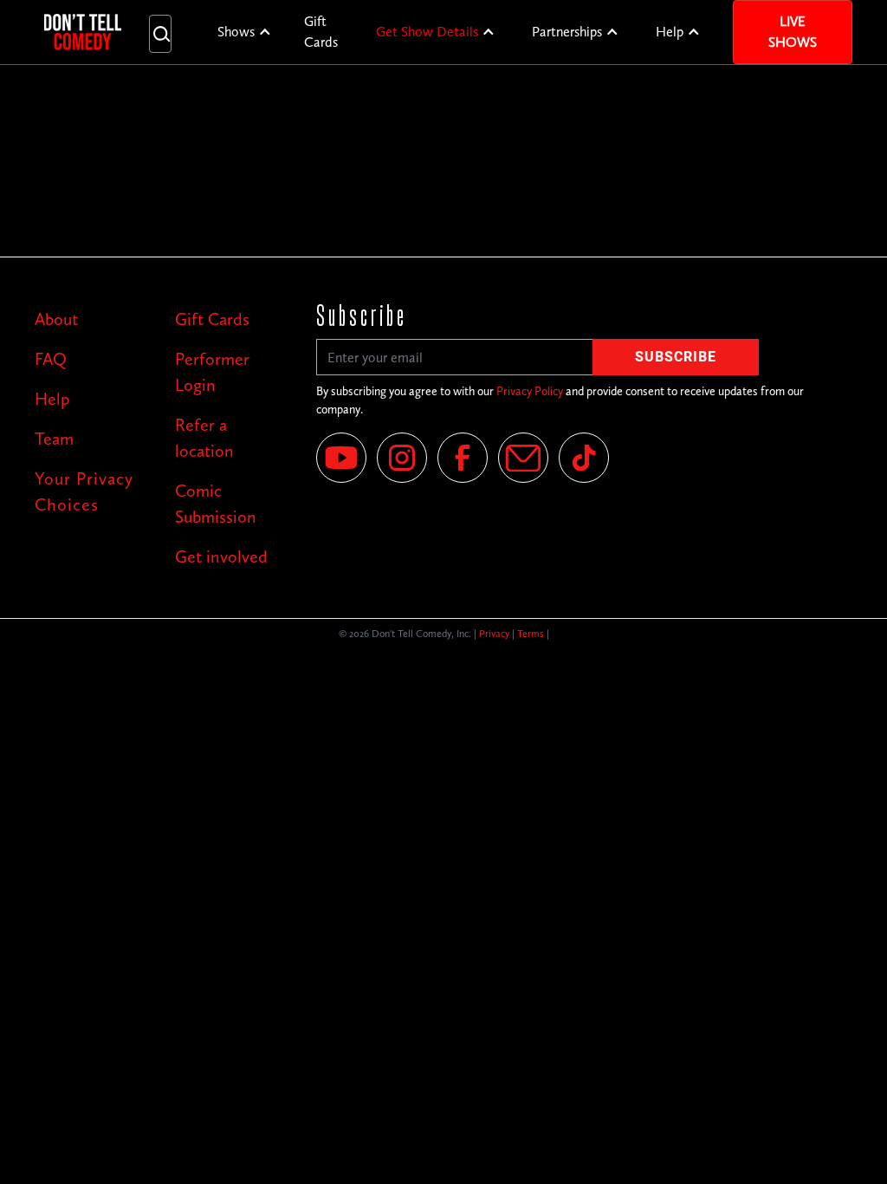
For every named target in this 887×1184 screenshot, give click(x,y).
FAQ (51, 358)
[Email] (523, 458)
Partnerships (567, 31)
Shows (236, 31)
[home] (82, 32)
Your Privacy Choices (84, 491)
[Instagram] (402, 458)
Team (54, 438)
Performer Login (212, 371)
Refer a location (204, 437)
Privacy (494, 634)
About (56, 319)
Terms (530, 634)
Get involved (221, 556)
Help (669, 31)
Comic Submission (215, 503)
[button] (244, 32)
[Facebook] (462, 458)
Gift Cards (321, 31)
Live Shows (792, 31)
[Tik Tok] (584, 458)
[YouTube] (341, 458)
